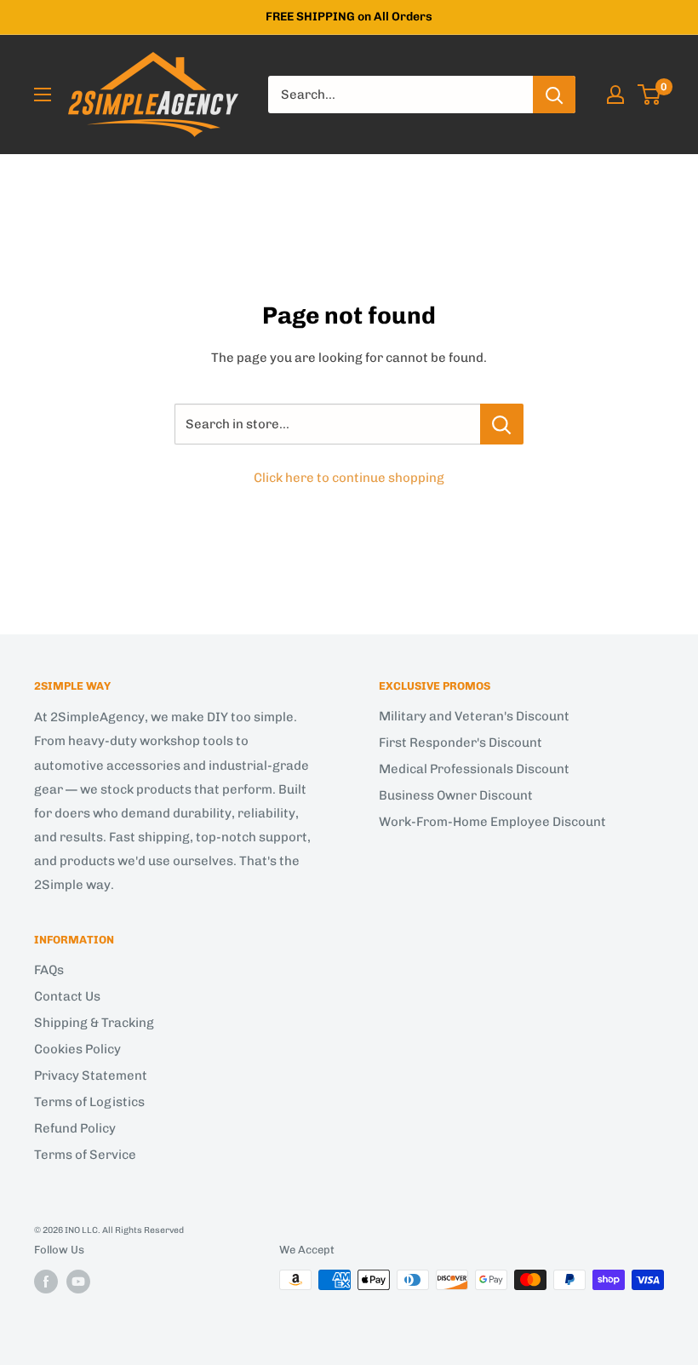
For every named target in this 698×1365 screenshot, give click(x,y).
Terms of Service (85, 1154)
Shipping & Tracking (94, 1022)
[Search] (554, 94)
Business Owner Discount (456, 795)
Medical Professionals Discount (474, 769)
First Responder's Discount (460, 742)
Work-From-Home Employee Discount (492, 821)
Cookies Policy (77, 1049)
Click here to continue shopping (349, 477)
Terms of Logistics (89, 1102)
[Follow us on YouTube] (78, 1281)
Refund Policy (75, 1128)
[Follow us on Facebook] (46, 1281)
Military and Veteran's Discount (474, 716)
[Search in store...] (502, 424)
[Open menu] (42, 94)
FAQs (49, 970)
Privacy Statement (90, 1075)
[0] (650, 94)
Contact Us (67, 996)
